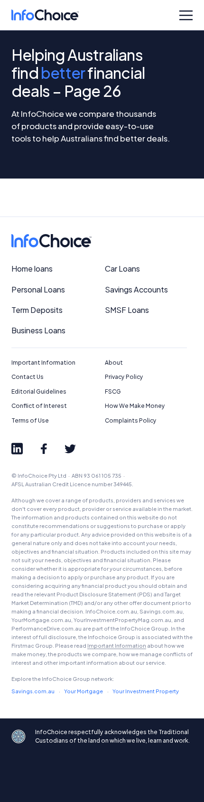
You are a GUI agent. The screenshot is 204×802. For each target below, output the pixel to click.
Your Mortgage (83, 691)
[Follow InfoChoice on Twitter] (70, 448)
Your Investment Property (145, 691)
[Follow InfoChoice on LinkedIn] (17, 448)
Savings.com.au (33, 691)
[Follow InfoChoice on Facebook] (43, 448)
